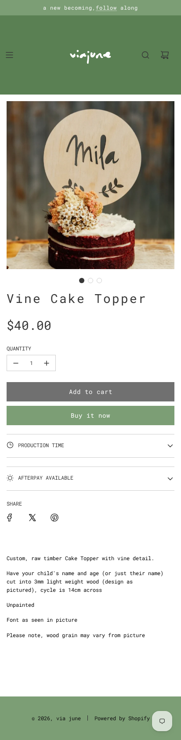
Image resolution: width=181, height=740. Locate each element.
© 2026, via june (56, 718)
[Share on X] (32, 517)
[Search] (145, 55)
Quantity (19, 348)
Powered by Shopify (122, 718)
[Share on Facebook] (9, 517)
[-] (16, 363)
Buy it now (90, 415)
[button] (81, 280)
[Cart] (164, 55)
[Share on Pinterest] (54, 517)
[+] (46, 363)
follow (106, 7)
